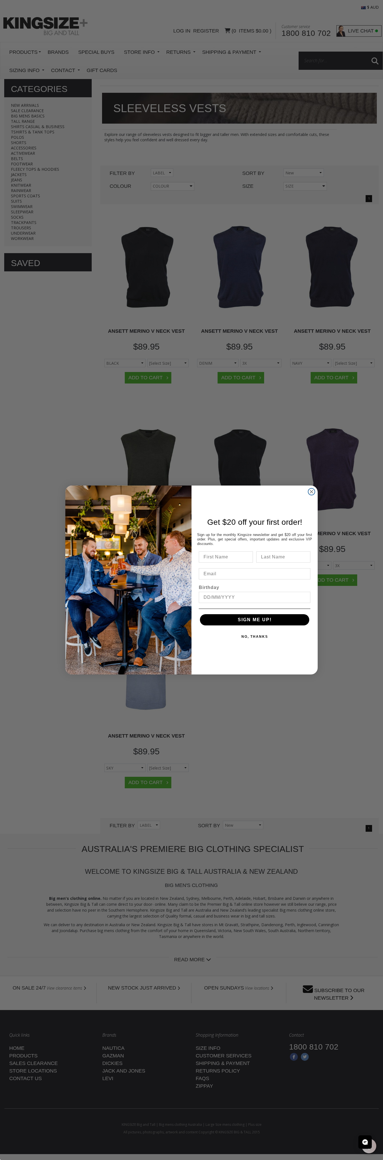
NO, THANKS (254, 637)
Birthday (209, 587)
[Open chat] (365, 1142)
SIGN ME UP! (255, 619)
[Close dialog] (311, 491)
